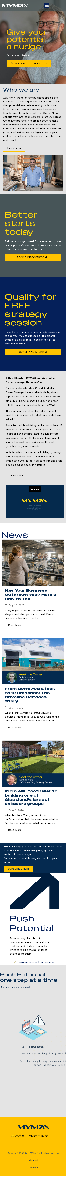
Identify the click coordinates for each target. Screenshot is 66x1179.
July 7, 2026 (16, 708)
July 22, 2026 (16, 605)
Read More (14, 624)
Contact (33, 1160)
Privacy (34, 1167)
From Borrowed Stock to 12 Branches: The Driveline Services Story (30, 695)
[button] (47, 5)
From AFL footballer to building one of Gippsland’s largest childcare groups (31, 797)
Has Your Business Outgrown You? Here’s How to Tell (30, 595)
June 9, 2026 (16, 810)
